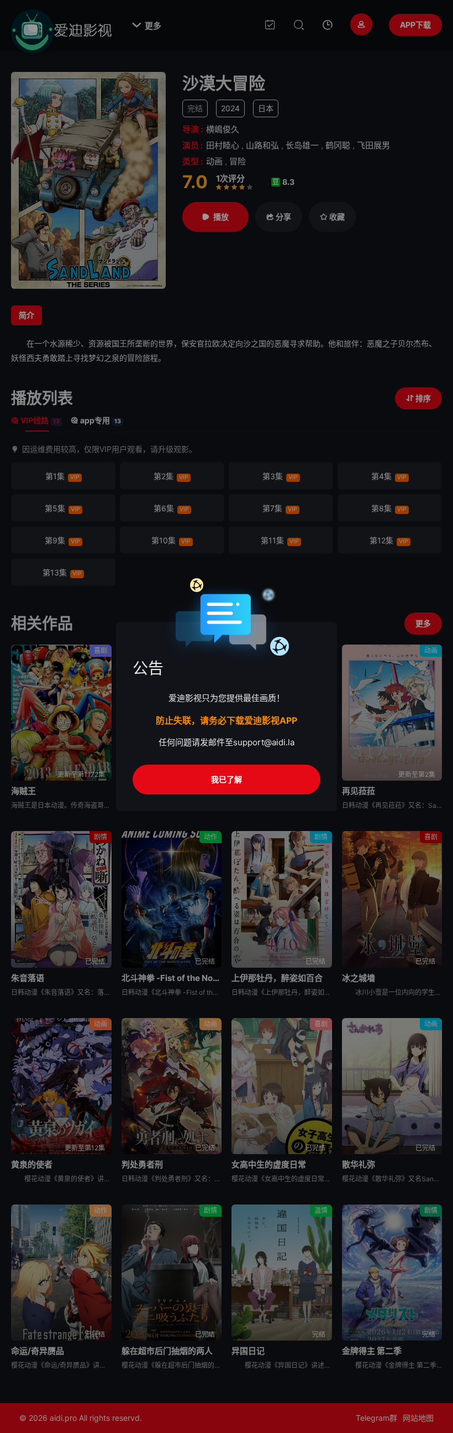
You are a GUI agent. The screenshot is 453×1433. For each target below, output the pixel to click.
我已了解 (226, 779)
